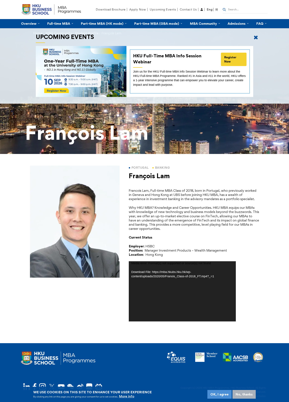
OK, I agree (219, 394)
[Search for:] (245, 9)
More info (126, 396)
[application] (182, 291)
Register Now (230, 59)
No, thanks (244, 394)
